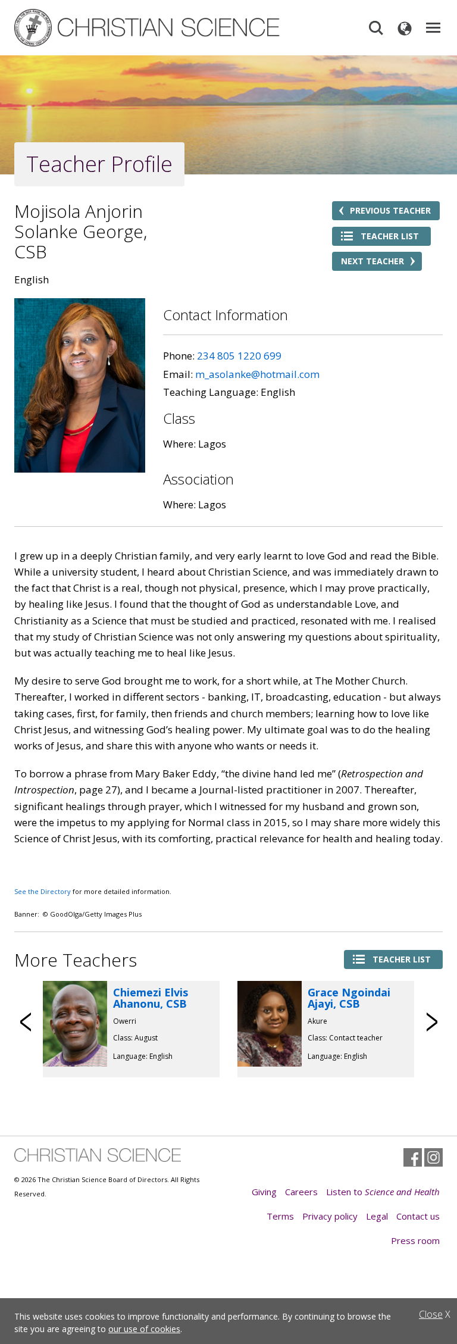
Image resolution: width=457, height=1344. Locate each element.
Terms (280, 1216)
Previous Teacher (390, 210)
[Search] (376, 27)
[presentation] (26, 1022)
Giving (264, 1192)
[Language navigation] (404, 27)
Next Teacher (372, 261)
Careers (301, 1192)
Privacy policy (330, 1216)
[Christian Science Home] (148, 27)
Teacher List (390, 236)
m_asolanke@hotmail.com (257, 374)
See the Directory (42, 891)
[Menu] (433, 27)
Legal (377, 1216)
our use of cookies (144, 1328)
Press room (415, 1240)
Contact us (418, 1216)
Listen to (383, 1192)
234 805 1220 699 (239, 355)
